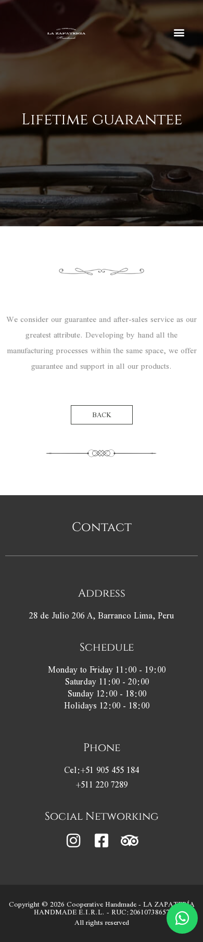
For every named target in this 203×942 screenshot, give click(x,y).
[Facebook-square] (101, 840)
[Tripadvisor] (129, 840)
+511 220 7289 (102, 784)
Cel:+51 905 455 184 (101, 770)
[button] (178, 32)
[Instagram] (73, 840)
